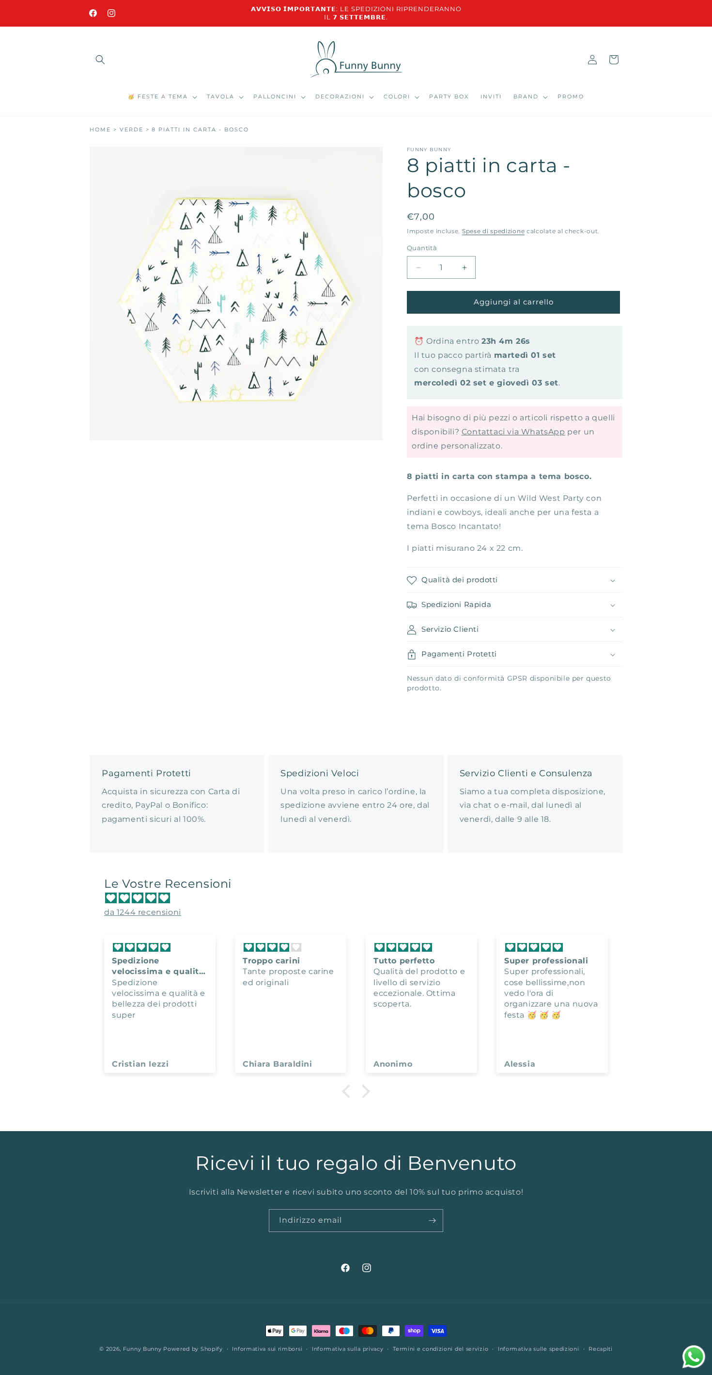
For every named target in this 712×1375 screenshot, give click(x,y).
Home (100, 130)
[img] (361, 898)
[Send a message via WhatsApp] (694, 1356)
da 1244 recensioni (142, 912)
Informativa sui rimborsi (267, 1348)
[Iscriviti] (432, 1220)
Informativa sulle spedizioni (538, 1348)
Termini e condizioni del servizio (440, 1348)
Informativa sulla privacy (348, 1348)
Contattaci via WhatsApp (513, 431)
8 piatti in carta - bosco (200, 130)
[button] (100, 59)
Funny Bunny (142, 1348)
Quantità (422, 248)
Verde (131, 130)
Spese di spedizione (493, 231)
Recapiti (600, 1348)
